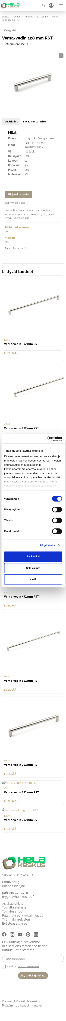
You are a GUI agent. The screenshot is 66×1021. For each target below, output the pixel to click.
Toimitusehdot (12, 911)
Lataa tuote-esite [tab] (34, 121)
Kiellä (33, 579)
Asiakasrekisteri (13, 903)
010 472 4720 (18, 893)
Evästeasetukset (14, 923)
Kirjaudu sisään (18, 194)
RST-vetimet (42, 17)
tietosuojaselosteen (28, 966)
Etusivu (5, 17)
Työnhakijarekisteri (16, 919)
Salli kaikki (33, 556)
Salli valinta (33, 567)
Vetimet (29, 17)
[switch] (57, 509)
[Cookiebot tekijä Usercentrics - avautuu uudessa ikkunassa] (47, 438)
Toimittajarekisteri (15, 907)
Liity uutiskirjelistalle (33, 975)
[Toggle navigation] (61, 5)
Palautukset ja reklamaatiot (22, 915)
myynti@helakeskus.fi (18, 897)
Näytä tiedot (47, 545)
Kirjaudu (51, 5)
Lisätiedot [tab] (11, 121)
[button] (61, 55)
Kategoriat (10, 30)
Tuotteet (17, 17)
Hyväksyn (22, 966)
